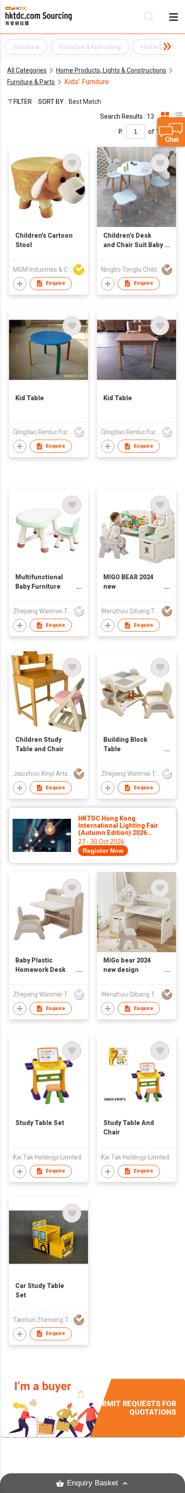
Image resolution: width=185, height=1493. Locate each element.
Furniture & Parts (31, 82)
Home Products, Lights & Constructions (111, 70)
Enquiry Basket (92, 1483)
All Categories (27, 70)
